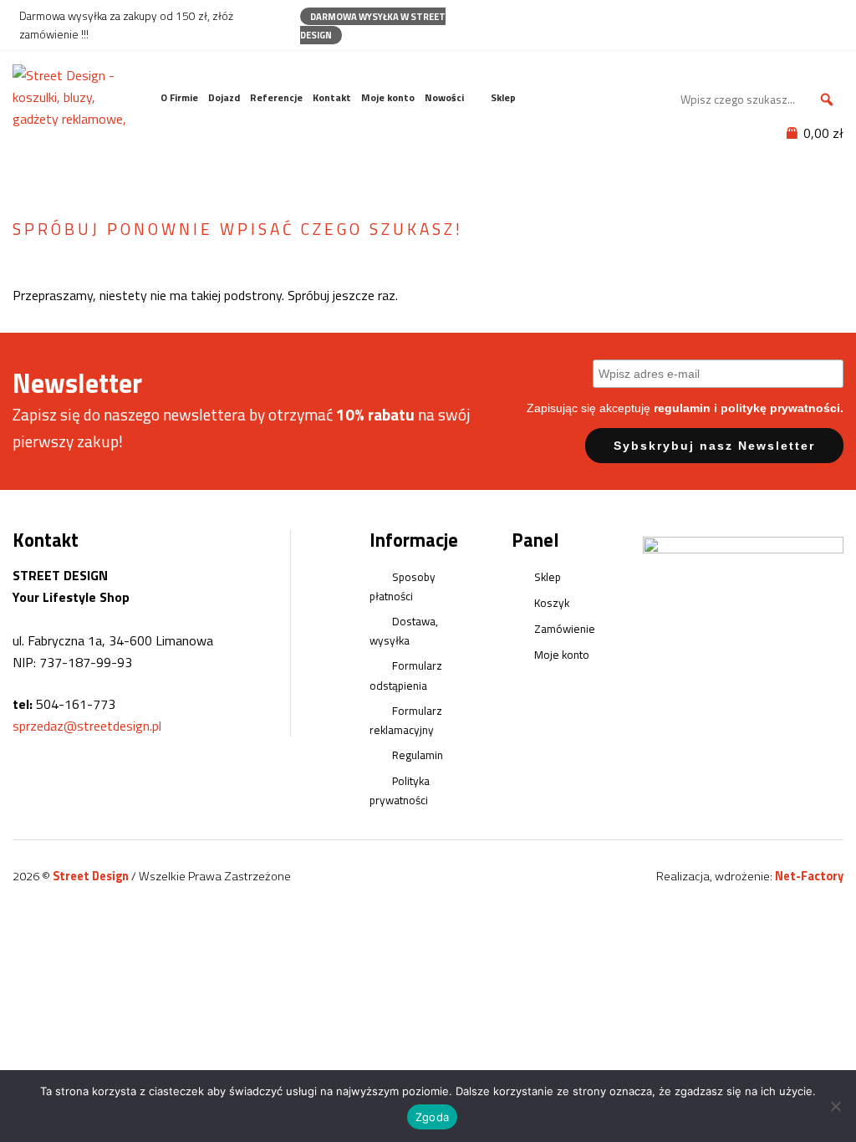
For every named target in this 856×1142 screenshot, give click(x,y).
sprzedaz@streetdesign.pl (87, 726)
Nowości (444, 97)
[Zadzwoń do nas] (800, 16)
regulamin (682, 408)
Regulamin (417, 755)
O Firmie (179, 97)
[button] (826, 99)
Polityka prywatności (399, 790)
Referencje (276, 97)
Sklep (503, 97)
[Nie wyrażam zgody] (835, 1106)
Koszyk (551, 602)
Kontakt (332, 97)
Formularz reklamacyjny (405, 720)
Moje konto (388, 97)
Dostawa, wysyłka (403, 631)
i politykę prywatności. (778, 408)
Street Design (92, 876)
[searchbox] (759, 99)
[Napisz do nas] (829, 16)
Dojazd (224, 97)
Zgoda (432, 1117)
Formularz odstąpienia (405, 675)
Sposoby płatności (402, 586)
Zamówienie (564, 628)
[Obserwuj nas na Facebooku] (770, 16)
